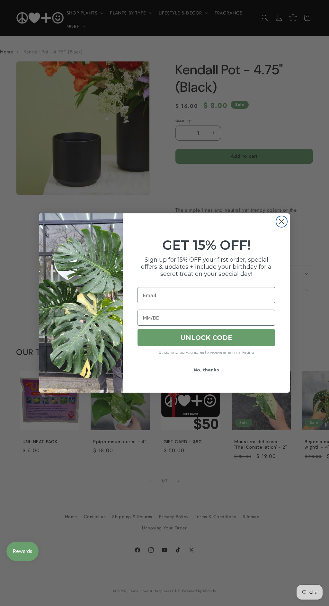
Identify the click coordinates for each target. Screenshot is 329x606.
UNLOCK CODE (206, 337)
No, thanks (206, 369)
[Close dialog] (281, 221)
